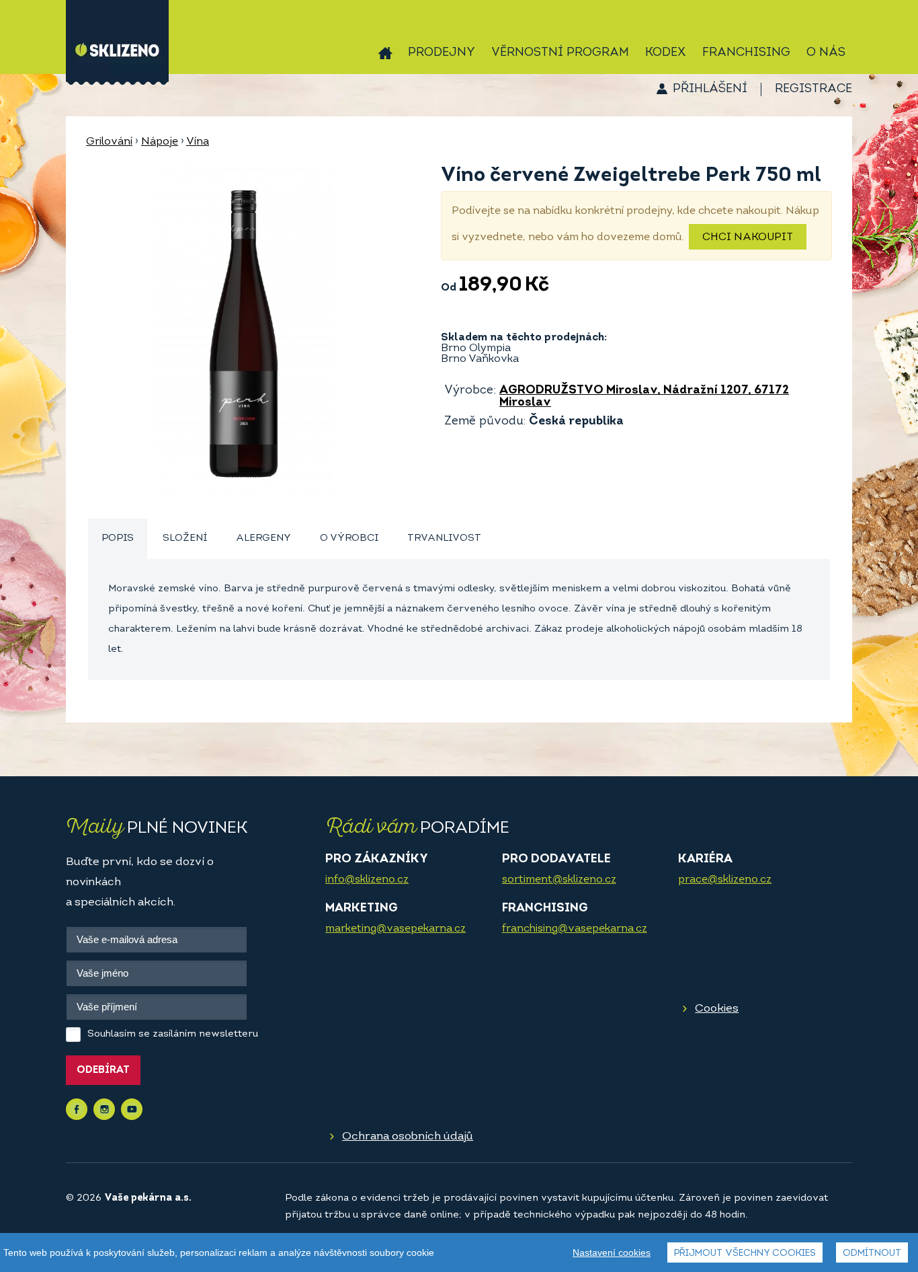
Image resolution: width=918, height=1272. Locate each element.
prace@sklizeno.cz (724, 879)
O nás (825, 53)
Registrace (813, 89)
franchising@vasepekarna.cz (574, 929)
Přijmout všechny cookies (745, 1253)
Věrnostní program (560, 53)
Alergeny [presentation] (263, 538)
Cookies (717, 1008)
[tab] (117, 539)
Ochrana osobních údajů (407, 1136)
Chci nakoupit (747, 237)
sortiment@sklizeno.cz (559, 879)
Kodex (665, 53)
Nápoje (159, 142)
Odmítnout (872, 1253)
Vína (197, 142)
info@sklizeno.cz (367, 879)
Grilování (109, 142)
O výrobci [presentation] (349, 538)
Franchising (746, 53)
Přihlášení (710, 89)
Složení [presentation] (185, 538)
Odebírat (103, 1070)
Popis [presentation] (117, 538)
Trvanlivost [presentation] (444, 538)
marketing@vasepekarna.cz (395, 929)
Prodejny (441, 53)
